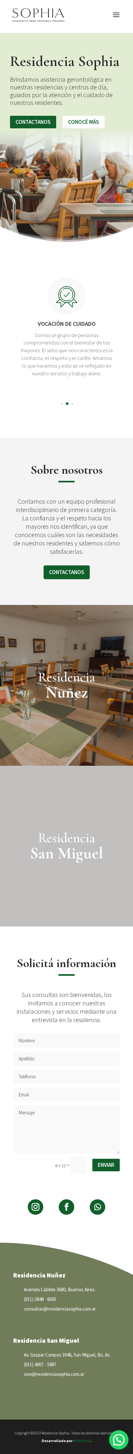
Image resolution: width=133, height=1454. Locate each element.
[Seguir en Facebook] (66, 1207)
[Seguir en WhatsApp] (97, 1207)
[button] (62, 404)
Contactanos (66, 572)
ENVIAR (106, 1164)
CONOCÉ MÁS (83, 121)
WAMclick (81, 1440)
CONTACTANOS (33, 121)
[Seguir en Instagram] (35, 1207)
